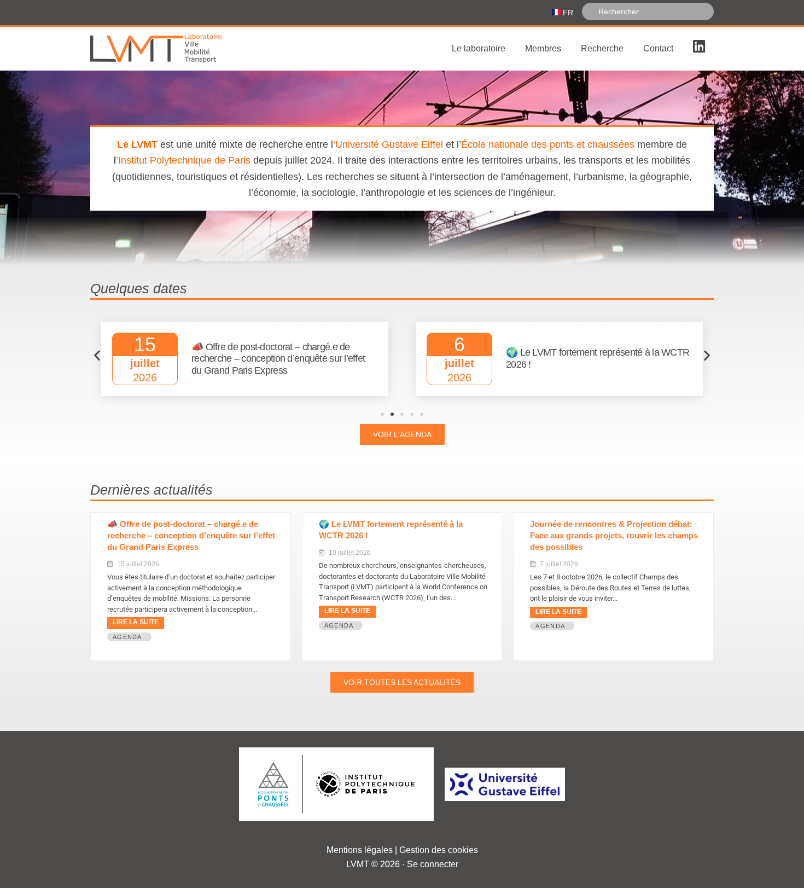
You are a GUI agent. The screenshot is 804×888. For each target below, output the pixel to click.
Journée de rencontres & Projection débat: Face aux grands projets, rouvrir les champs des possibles (614, 535)
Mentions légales (360, 850)
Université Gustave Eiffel (389, 144)
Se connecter (432, 864)
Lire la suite (136, 622)
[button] (97, 355)
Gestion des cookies (438, 850)
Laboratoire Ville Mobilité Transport (172, 49)
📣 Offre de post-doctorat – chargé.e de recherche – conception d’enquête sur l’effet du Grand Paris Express (191, 535)
